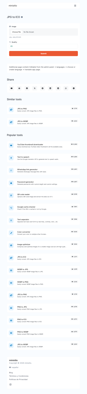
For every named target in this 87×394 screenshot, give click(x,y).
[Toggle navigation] (75, 6)
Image (13, 27)
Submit (43, 53)
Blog (11, 373)
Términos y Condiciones (18, 376)
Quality (14, 42)
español (15, 367)
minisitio (13, 5)
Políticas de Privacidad (18, 379)
